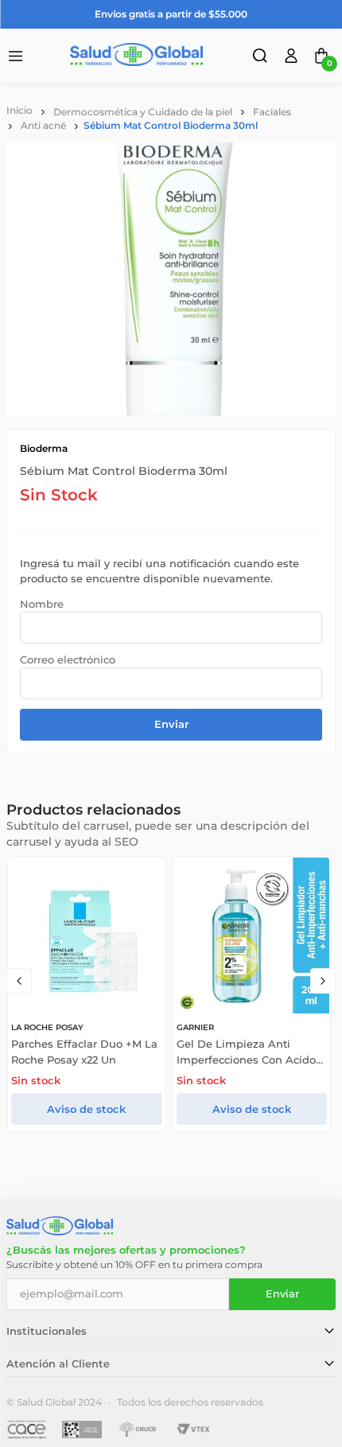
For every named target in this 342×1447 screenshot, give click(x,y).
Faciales (272, 112)
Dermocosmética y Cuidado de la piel (142, 112)
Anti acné (43, 125)
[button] (262, 58)
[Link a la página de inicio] (19, 110)
